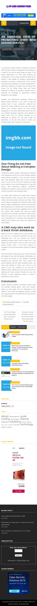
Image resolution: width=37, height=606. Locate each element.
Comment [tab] (21, 327)
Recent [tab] (13, 327)
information (15, 419)
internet (24, 419)
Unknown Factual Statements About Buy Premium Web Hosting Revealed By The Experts (27, 316)
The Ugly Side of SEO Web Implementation (20, 364)
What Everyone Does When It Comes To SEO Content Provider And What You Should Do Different (22, 348)
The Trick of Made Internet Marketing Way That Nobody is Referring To (10, 315)
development (15, 417)
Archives (4, 403)
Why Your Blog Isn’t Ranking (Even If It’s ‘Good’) (15, 531)
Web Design (16, 302)
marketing (15, 422)
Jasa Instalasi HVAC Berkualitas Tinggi (13, 516)
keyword (5, 422)
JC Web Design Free (22, 560)
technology (27, 424)
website (9, 427)
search (29, 422)
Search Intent (4, 424)
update (3, 427)
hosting (5, 419)
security (11, 425)
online (24, 422)
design (5, 304)
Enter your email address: (18, 547)
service (10, 304)
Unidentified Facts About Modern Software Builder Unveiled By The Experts (23, 373)
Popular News (24, 23)
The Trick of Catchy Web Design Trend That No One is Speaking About (22, 386)
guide (23, 416)
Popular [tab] (5, 327)
